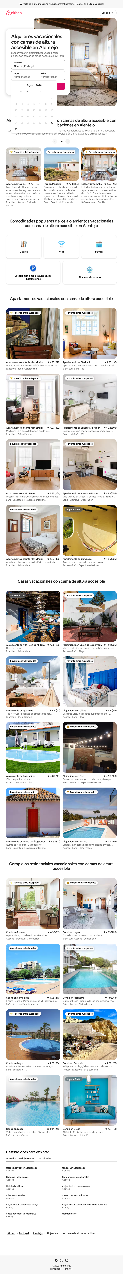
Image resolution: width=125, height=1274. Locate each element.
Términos (68, 1268)
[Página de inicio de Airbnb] (14, 13)
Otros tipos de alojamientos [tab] (20, 1158)
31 (16, 129)
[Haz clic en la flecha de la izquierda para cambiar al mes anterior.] (16, 85)
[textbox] (25, 77)
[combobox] (38, 66)
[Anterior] (54, 141)
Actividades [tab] (45, 1158)
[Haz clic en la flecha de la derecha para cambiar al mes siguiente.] (51, 85)
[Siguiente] (67, 141)
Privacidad (55, 1268)
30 (52, 122)
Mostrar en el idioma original (89, 4)
